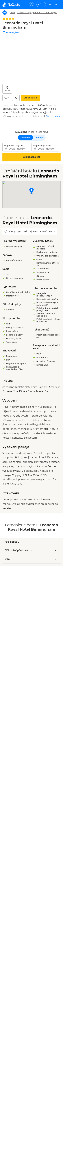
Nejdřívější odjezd (13, 145)
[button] (31, 191)
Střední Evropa (24, 12)
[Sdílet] (16, 98)
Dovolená (25, 137)
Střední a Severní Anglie (45, 12)
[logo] (11, 4)
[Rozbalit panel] (55, 550)
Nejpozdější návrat (42, 145)
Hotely (39, 137)
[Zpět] (4, 12)
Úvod (12, 12)
